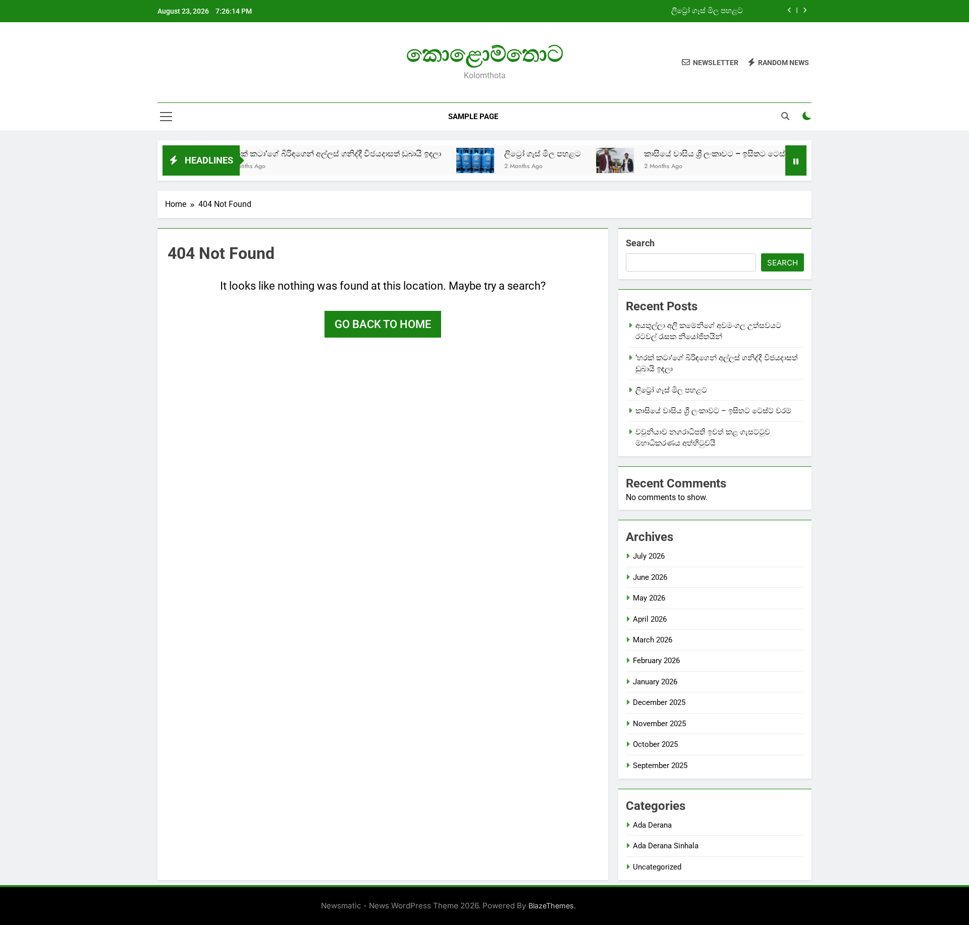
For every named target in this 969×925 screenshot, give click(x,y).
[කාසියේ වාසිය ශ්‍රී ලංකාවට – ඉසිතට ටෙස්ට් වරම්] (593, 160)
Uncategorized (657, 867)
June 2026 (650, 577)
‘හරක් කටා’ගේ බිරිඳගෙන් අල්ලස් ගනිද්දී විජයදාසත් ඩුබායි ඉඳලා (312, 153)
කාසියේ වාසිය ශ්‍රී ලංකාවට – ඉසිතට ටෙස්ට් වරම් (705, 153)
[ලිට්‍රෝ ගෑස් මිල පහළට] (453, 160)
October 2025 (655, 744)
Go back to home (383, 324)
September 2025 (660, 765)
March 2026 (652, 639)
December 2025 (659, 702)
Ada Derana (652, 825)
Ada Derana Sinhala (665, 845)
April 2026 (650, 619)
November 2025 (659, 723)
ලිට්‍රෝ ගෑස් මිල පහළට (707, 11)
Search (640, 243)
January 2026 (655, 681)
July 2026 (649, 556)
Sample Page (473, 116)
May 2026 (649, 598)
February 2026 (656, 660)
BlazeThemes (551, 905)
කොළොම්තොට (484, 53)
